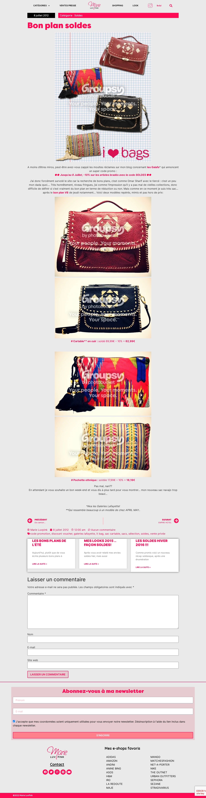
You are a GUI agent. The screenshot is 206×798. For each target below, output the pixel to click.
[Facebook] (45, 772)
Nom (30, 634)
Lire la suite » (39, 564)
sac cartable (112, 533)
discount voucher (62, 533)
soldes (145, 533)
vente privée (157, 533)
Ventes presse (68, 5)
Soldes (78, 15)
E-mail (31, 647)
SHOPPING (117, 5)
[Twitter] (51, 772)
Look (135, 5)
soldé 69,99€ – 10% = (103, 341)
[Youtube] (69, 772)
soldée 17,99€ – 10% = (103, 480)
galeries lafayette (84, 533)
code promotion (40, 533)
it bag (99, 533)
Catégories (40, 5)
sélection (133, 533)
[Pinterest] (63, 772)
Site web (32, 660)
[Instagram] (57, 772)
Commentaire (36, 593)
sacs (124, 533)
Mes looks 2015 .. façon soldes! (100, 543)
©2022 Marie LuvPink (23, 795)
